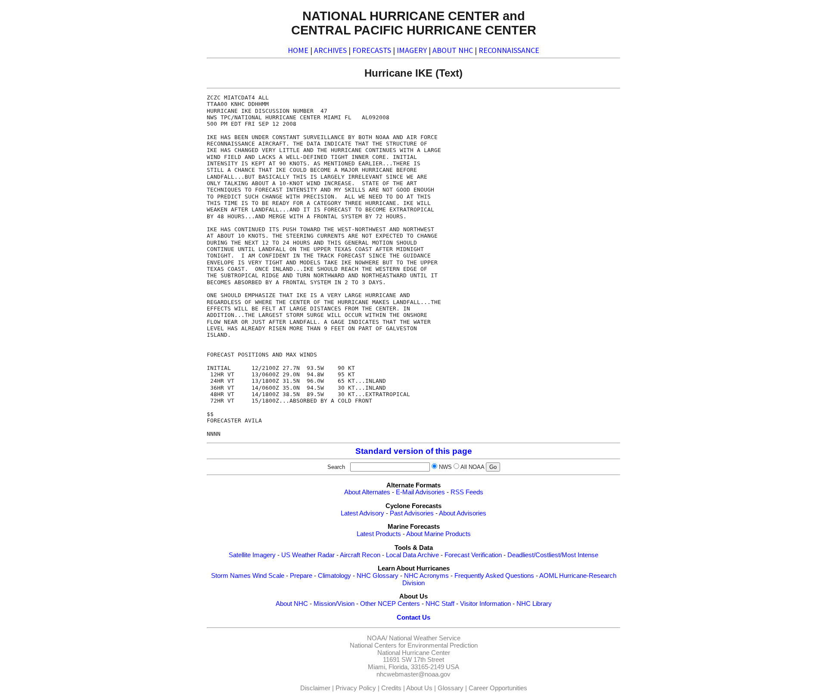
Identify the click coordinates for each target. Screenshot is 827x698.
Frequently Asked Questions (494, 575)
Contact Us (413, 617)
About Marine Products (438, 533)
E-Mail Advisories (420, 492)
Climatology (334, 575)
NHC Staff (440, 603)
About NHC (292, 603)
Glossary (450, 688)
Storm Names (231, 575)
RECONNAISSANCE (509, 50)
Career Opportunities (498, 688)
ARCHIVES (330, 50)
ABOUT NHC (452, 50)
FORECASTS (371, 50)
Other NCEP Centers (390, 603)
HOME (298, 50)
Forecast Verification (473, 555)
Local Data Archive (412, 555)
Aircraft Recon (360, 555)
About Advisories (462, 513)
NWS (445, 467)
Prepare (301, 575)
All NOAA (472, 467)
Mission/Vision (334, 603)
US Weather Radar (308, 555)
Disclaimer (315, 688)
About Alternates (367, 492)
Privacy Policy (356, 688)
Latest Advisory (362, 513)
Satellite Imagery (252, 555)
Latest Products (379, 533)
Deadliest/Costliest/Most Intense (552, 555)
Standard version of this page (413, 451)
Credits (391, 688)
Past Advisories (412, 513)
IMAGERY (412, 50)
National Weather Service (424, 638)
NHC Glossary (377, 575)
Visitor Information (485, 603)
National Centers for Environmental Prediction (414, 645)
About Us (419, 688)
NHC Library (534, 603)
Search (337, 467)
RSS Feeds (467, 492)
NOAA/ (377, 638)
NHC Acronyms (426, 575)
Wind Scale (268, 575)
